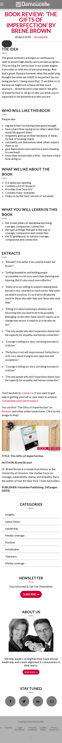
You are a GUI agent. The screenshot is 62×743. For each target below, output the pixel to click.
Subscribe (29, 594)
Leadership (11, 528)
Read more (29, 672)
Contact (8, 727)
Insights (9, 514)
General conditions (32, 728)
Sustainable (41, 37)
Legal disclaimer (20, 728)
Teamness (11, 556)
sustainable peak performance (20, 400)
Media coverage (14, 535)
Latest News (12, 521)
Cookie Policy (43, 728)
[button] (7, 43)
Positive (10, 542)
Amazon (7, 411)
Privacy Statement (54, 728)
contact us (28, 393)
